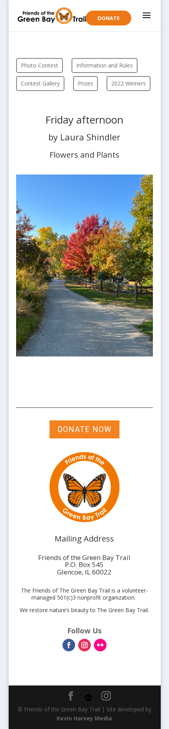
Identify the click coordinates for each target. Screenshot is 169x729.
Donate (108, 18)
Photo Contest (39, 65)
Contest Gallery (40, 83)
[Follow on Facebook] (68, 645)
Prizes (85, 83)
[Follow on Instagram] (84, 645)
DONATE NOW (84, 429)
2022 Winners (128, 83)
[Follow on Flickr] (100, 645)
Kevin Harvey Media (84, 718)
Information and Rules (104, 65)
